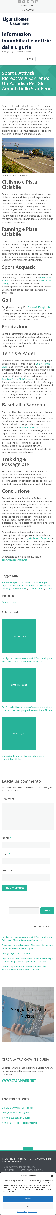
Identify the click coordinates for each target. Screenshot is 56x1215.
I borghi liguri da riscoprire (16, 953)
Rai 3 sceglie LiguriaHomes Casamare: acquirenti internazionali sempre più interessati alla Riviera (27, 709)
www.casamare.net (19, 1080)
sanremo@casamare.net (14, 559)
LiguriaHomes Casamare (38, 538)
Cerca (47, 910)
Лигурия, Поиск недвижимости (19, 1122)
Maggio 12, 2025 (19, 734)
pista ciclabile (43, 585)
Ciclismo (25, 582)
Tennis (48, 588)
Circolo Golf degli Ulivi (39, 307)
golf (46, 582)
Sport (24, 588)
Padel (32, 585)
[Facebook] (19, 1)
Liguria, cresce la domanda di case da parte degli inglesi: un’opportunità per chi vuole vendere (27, 960)
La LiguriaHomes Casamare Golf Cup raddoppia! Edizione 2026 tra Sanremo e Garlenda (27, 660)
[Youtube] (36, 1)
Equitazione (37, 582)
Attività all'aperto (11, 582)
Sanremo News (9, 602)
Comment (8, 799)
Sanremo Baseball (29, 427)
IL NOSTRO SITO (28, 5)
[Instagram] (32, 1)
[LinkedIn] (28, 1)
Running (6, 588)
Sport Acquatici (36, 588)
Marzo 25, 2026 (19, 636)
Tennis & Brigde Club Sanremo (17, 379)
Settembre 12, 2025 (19, 685)
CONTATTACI (28, 10)
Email (5, 854)
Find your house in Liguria (15, 1112)
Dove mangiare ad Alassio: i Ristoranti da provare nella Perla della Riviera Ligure (27, 947)
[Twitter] (23, 1)
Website (7, 870)
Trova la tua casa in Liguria (16, 1117)
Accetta (28, 1198)
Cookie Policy (22, 1212)
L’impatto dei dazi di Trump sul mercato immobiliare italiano (23, 757)
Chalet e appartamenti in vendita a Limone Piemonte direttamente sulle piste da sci (24, 968)
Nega (28, 1206)
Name (5, 837)
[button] (52, 1176)
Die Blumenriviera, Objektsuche (18, 1107)
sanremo (16, 588)
